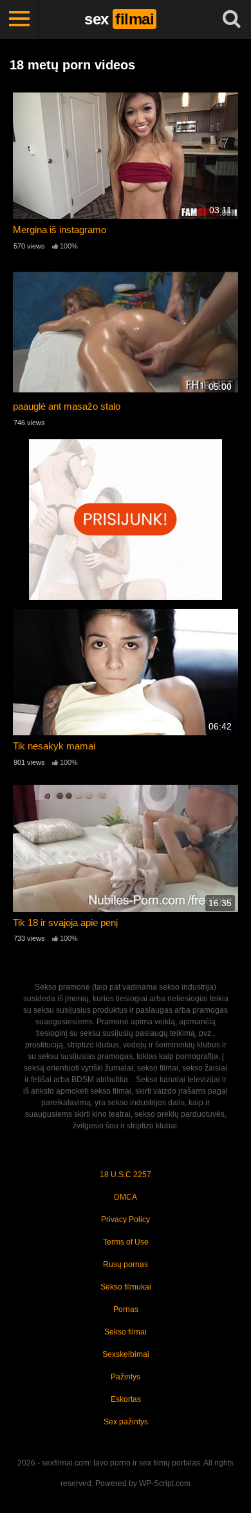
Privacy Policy (125, 1219)
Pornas (125, 1309)
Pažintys (125, 1376)
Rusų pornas (125, 1264)
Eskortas (126, 1399)
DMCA (125, 1197)
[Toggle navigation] (19, 19)
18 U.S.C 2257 (125, 1174)
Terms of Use (126, 1242)
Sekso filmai (125, 1331)
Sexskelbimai (125, 1354)
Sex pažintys (126, 1421)
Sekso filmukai (125, 1286)
